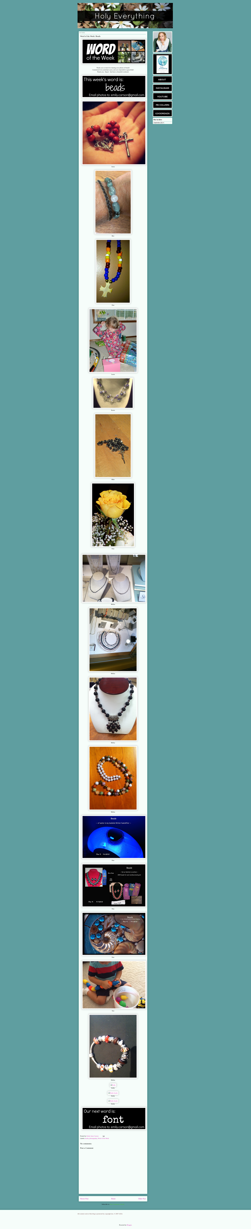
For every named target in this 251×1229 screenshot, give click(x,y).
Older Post (142, 1199)
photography (93, 1138)
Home (113, 1199)
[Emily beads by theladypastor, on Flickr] (113, 1093)
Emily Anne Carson (93, 1136)
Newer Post (84, 1199)
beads (87, 1138)
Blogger (129, 1225)
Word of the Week (103, 1138)
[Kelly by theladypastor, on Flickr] (113, 1085)
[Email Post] (103, 1136)
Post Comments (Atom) (117, 1204)
